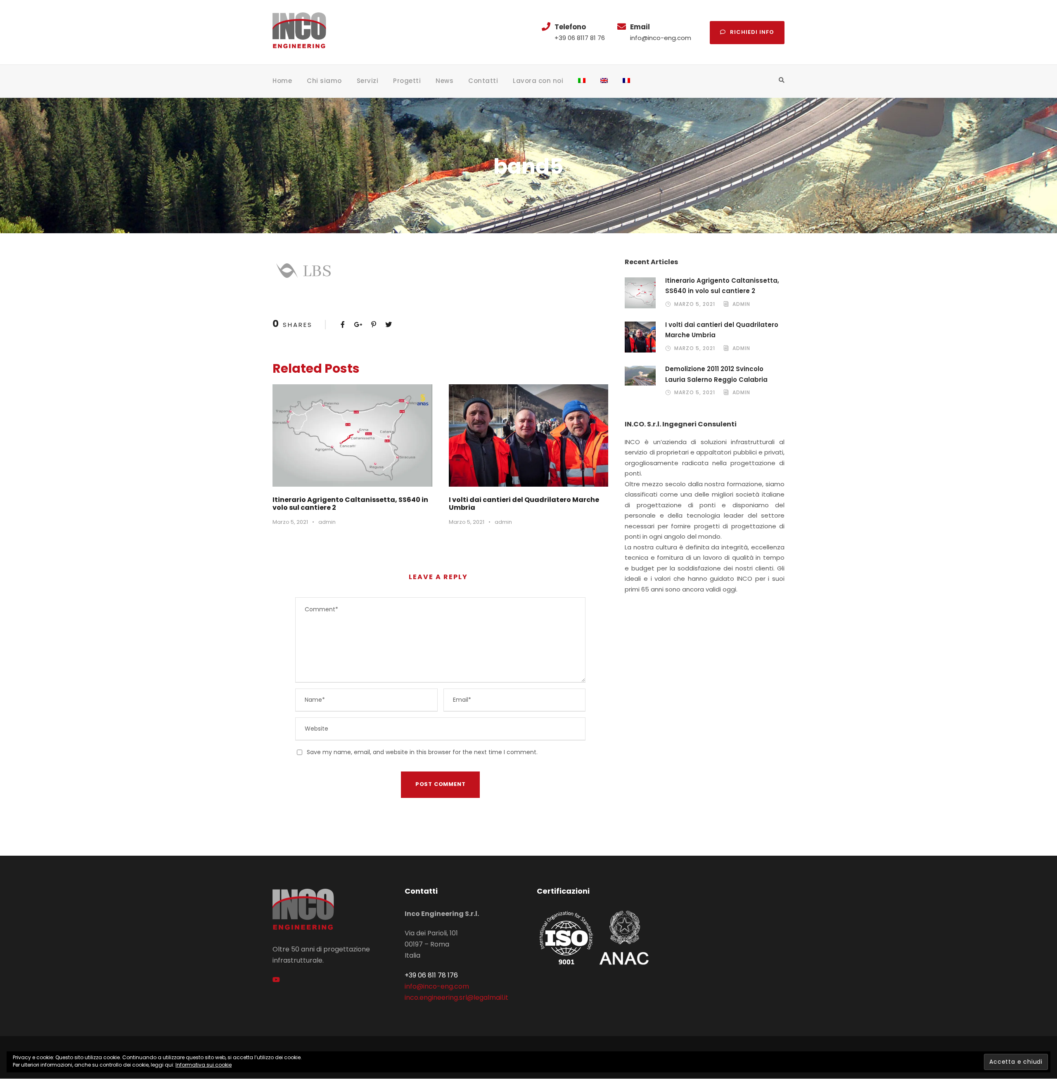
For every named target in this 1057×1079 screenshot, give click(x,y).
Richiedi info (752, 32)
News (444, 80)
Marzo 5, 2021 (290, 522)
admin (327, 522)
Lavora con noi (538, 80)
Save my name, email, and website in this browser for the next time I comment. (422, 752)
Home (282, 80)
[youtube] (276, 979)
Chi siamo (324, 80)
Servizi (368, 80)
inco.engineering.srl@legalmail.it (456, 997)
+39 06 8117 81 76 (580, 37)
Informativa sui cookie (203, 1064)
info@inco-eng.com (660, 37)
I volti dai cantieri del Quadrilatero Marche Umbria (524, 503)
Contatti (483, 80)
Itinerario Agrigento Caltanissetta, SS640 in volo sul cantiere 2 (350, 503)
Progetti (407, 80)
